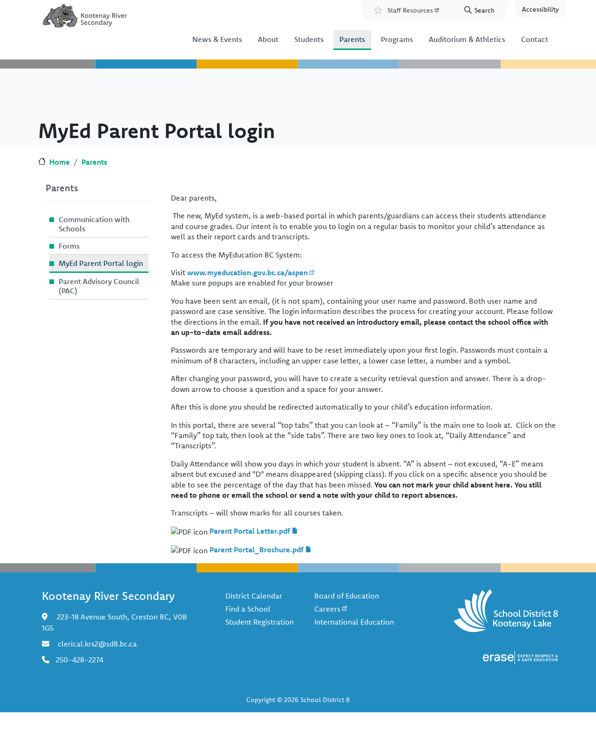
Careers (327, 608)
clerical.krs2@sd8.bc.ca (97, 643)
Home (59, 162)
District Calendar (253, 595)
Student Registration (259, 621)
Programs (397, 39)
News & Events (217, 39)
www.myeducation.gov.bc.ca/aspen (247, 272)
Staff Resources (410, 10)
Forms (69, 245)
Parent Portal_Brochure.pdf (257, 549)
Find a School (248, 608)
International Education (354, 621)
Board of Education (346, 595)
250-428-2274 (79, 659)
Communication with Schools (94, 224)
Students (309, 39)
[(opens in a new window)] (520, 656)
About (268, 39)
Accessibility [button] (540, 9)
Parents (352, 39)
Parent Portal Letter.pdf (250, 530)
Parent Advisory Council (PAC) (99, 286)
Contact (534, 39)
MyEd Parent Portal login (101, 263)
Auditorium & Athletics (467, 39)
